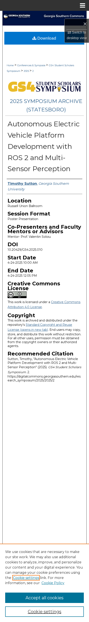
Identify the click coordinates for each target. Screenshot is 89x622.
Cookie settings (26, 578)
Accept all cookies (44, 597)
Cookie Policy (52, 583)
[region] (44, 583)
